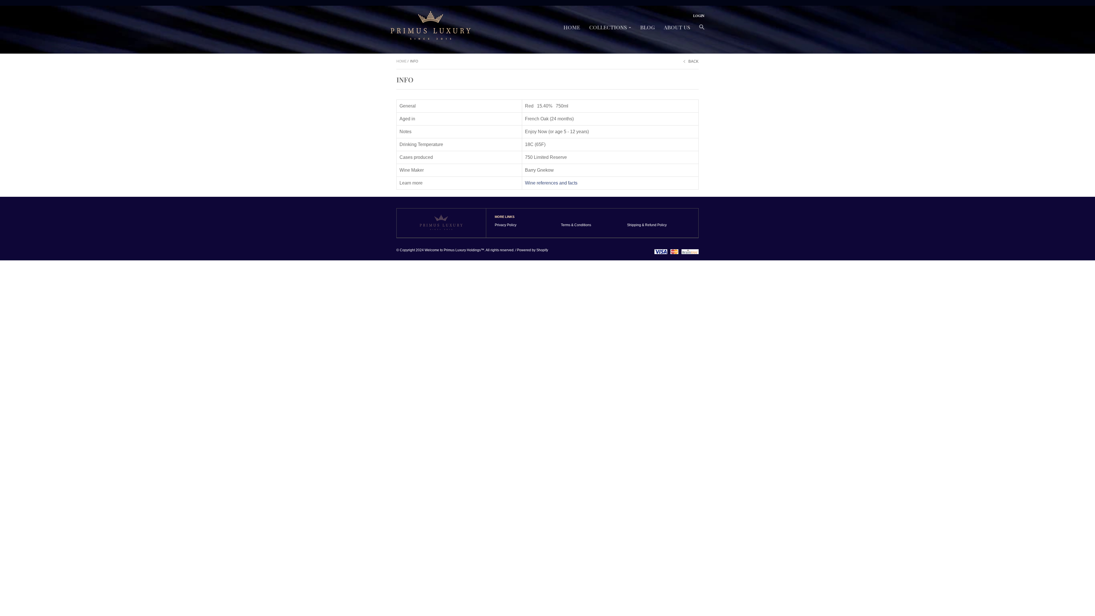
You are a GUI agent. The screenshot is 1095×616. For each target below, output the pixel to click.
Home (571, 27)
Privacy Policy (505, 225)
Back (693, 61)
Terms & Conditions (576, 225)
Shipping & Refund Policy (647, 225)
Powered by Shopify (532, 250)
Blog (647, 27)
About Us (677, 27)
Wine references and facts (551, 183)
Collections (608, 27)
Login (698, 15)
